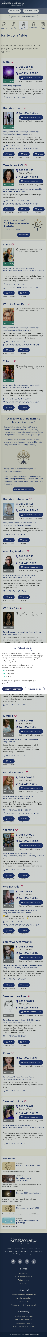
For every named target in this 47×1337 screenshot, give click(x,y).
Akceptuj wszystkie (13, 689)
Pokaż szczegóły (34, 689)
